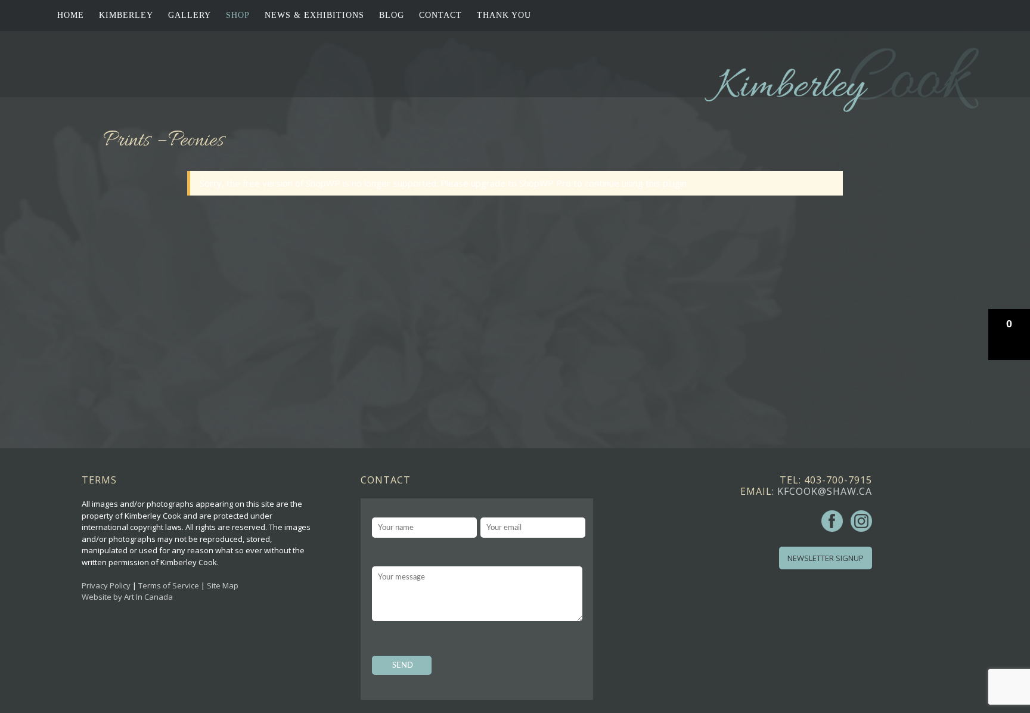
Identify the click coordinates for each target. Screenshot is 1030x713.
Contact (440, 15)
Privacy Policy (106, 585)
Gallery (189, 15)
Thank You (504, 15)
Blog (391, 15)
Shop (238, 15)
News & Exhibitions (314, 15)
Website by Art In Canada (127, 596)
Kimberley (126, 15)
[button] (1009, 334)
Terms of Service (168, 585)
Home (70, 15)
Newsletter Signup (825, 558)
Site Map (222, 585)
